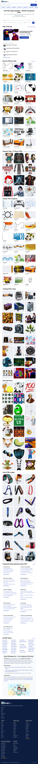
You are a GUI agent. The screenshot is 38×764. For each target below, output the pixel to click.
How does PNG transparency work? (9, 584)
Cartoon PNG (30, 670)
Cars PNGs (5, 652)
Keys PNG (3, 7)
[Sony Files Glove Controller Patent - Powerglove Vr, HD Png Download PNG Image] (30, 409)
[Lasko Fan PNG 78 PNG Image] (19, 329)
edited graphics (12, 679)
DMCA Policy (3, 713)
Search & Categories (7, 589)
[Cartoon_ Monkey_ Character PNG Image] (7, 420)
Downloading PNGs (24, 578)
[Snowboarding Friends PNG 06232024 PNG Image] (11, 34)
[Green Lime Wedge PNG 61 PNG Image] (19, 442)
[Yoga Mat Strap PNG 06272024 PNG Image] (7, 479)
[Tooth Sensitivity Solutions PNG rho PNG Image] (30, 340)
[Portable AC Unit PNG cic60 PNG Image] (30, 307)
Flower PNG (15, 670)
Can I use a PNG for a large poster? (26, 609)
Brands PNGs (14, 651)
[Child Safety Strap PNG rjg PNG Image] (7, 512)
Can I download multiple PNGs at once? (26, 582)
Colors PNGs (5, 648)
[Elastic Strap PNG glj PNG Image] (30, 523)
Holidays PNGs (14, 644)
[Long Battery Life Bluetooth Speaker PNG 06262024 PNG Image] (7, 329)
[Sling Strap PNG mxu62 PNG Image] (7, 501)
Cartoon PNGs (3, 746)
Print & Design (23, 603)
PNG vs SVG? (5, 582)
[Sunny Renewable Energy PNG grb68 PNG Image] (30, 442)
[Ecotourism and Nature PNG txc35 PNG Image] (19, 362)
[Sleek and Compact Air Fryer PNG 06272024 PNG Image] (19, 556)
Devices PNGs (14, 649)
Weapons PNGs (31, 640)
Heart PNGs (3, 753)
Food (2, 728)
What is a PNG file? (6, 572)
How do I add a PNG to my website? (9, 604)
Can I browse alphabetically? (8, 595)
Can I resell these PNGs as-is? (25, 571)
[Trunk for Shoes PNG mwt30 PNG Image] (7, 307)
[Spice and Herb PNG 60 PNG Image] (7, 351)
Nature (25, 667)
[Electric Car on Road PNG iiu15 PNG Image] (19, 351)
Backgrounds (15, 735)
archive (8, 663)
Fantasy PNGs (31, 641)
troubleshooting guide (28, 679)
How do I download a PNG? (24, 579)
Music (14, 731)
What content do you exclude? (8, 632)
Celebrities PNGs (31, 648)
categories (11, 659)
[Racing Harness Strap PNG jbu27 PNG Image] (7, 490)
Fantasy (27, 728)
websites (28, 678)
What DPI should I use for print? (25, 604)
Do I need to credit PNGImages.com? (26, 569)
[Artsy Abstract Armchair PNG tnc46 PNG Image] (19, 307)
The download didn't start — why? (26, 584)
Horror (14, 734)
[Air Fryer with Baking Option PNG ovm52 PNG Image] (30, 545)
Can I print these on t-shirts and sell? (26, 572)
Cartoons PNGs (14, 646)
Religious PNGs (31, 649)
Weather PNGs (31, 651)
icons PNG (8, 7)
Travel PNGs (14, 640)
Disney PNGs (22, 650)
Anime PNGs (5, 644)
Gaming (16, 667)
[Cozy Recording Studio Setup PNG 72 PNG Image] (30, 295)
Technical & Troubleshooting (26, 615)
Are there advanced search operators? (9, 592)
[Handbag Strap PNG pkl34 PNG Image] (19, 501)
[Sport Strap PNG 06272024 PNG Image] (19, 534)
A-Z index (16, 673)
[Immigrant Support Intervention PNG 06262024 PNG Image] (30, 373)
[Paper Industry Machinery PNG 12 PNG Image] (7, 362)
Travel (2, 735)
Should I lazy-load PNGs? (7, 606)
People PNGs (23, 640)
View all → (34, 638)
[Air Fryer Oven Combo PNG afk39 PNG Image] (7, 340)
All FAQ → (34, 564)
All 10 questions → (6, 574)
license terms (23, 677)
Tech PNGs (30, 646)
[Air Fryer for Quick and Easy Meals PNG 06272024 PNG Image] (30, 556)
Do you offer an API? (6, 621)
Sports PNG (7, 671)
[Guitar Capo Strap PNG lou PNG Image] (19, 490)
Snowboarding (22, 34)
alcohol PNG (20, 7)
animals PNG (31, 7)
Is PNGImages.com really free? (8, 569)
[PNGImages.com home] (17, 1)
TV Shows (27, 731)
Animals (9, 667)
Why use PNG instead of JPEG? (8, 579)
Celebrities (27, 734)
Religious (27, 735)
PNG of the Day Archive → (32, 26)
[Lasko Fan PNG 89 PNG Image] (30, 351)
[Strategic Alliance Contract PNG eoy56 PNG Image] (19, 340)
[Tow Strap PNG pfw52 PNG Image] (19, 479)
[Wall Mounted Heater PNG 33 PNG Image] (7, 295)
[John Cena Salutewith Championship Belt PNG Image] (7, 431)
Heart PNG (19, 670)
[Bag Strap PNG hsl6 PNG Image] (30, 534)
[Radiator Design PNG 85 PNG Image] (19, 318)
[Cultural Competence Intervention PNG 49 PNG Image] (7, 373)
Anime (6, 667)
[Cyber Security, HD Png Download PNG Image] (19, 454)
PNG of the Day (15, 743)
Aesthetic (15, 737)
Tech (26, 732)
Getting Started (6, 566)
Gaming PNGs (14, 641)
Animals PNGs (5, 643)
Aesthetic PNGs (23, 646)
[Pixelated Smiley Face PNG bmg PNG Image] (30, 431)
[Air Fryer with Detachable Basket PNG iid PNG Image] (19, 295)
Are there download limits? (7, 619)
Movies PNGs (14, 643)
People (14, 732)
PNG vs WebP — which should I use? (9, 581)
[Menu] (36, 1)
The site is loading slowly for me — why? (27, 619)
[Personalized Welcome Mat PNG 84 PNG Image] (19, 373)
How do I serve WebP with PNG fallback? (10, 607)
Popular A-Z (15, 749)
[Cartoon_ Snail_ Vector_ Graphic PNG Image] (7, 387)
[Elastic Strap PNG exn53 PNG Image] (7, 534)
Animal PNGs (3, 749)
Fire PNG (22, 670)
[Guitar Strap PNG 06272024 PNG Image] (7, 545)
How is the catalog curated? (8, 631)
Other (2, 722)
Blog (2, 710)
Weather (27, 737)
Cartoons (14, 725)
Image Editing (23, 589)
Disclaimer (3, 717)
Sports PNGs (29, 34)
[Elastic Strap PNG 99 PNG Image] (19, 523)
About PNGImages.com (7, 626)
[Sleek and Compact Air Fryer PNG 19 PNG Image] (7, 556)
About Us (2, 707)
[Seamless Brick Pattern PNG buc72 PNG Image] (19, 431)
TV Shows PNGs (31, 644)
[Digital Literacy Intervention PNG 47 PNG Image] (30, 318)
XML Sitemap (15, 752)
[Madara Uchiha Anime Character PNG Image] (19, 387)
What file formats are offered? (25, 581)
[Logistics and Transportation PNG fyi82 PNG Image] (30, 362)
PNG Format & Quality (7, 578)
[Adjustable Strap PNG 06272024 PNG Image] (19, 545)
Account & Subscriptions (8, 615)
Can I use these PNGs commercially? (26, 568)
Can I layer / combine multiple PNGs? (26, 597)
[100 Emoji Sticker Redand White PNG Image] (30, 387)
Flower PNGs (3, 752)
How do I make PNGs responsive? (8, 608)
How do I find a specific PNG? (8, 571)
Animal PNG (12, 671)
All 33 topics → (33, 61)
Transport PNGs (23, 652)
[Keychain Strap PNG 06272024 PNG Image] (30, 490)
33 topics (15, 659)
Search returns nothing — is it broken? (26, 621)
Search (14, 750)
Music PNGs (14, 652)
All (33, 22)
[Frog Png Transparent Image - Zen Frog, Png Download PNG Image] (7, 465)
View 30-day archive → (6, 57)
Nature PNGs (5, 641)
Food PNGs (5, 646)
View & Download (25, 37)
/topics (6, 668)
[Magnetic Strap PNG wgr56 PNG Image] (19, 512)
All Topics (15, 746)
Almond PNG (25, 7)
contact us (6, 680)
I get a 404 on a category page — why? (26, 618)
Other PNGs (5, 640)
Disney (27, 722)
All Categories (15, 747)
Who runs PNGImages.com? (8, 628)
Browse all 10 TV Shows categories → (30, 151)
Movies (19, 667)
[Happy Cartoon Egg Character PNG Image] (19, 409)
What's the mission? (6, 629)
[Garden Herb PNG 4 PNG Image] (30, 329)
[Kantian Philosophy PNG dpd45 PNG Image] (30, 398)
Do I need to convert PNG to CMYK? (26, 606)
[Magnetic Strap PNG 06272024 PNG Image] (30, 512)
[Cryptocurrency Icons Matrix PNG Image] (7, 398)
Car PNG (26, 670)
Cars (2, 734)
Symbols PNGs (5, 649)
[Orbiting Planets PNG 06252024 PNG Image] (7, 454)
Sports (22, 667)
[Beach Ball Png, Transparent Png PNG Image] (30, 454)
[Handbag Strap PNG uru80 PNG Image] (30, 501)
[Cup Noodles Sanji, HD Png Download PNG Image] (30, 420)
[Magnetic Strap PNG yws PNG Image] (7, 523)
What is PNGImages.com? (7, 568)
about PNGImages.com (14, 677)
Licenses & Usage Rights (25, 566)
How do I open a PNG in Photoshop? (26, 591)
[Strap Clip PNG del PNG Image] (30, 479)
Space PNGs (31, 643)
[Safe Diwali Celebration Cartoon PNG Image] (30, 465)
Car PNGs (2, 750)
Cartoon (12, 667)
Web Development (7, 603)
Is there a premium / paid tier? (8, 618)
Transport (27, 725)
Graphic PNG (14, 7)
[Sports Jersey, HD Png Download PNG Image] (19, 420)
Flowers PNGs (14, 648)
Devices (14, 728)
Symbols (2, 731)
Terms (2, 716)
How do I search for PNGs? (7, 591)
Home (14, 744)
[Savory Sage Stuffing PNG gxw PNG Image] (7, 318)
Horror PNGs (22, 644)
